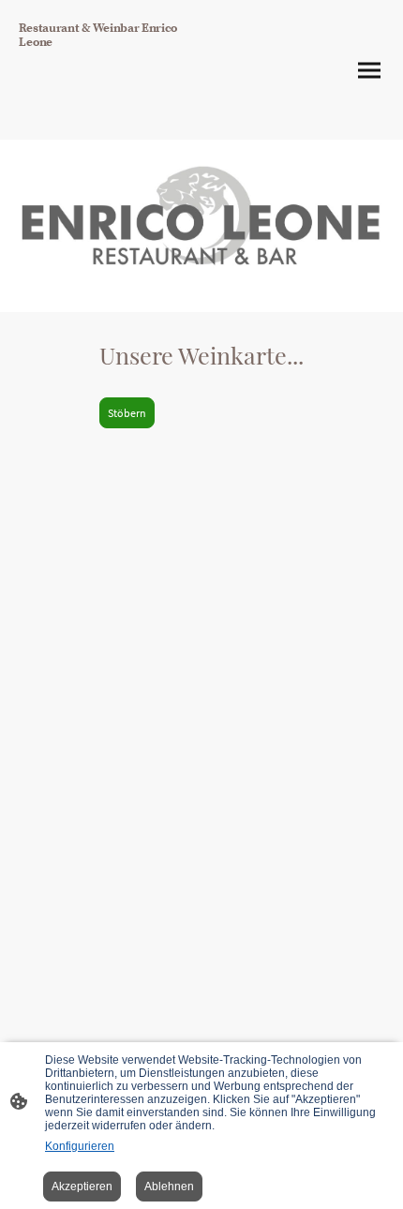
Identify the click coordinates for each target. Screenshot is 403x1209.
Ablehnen (169, 1186)
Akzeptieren (82, 1186)
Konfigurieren (79, 1146)
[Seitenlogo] (108, 124)
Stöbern (127, 413)
